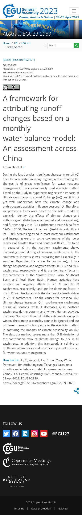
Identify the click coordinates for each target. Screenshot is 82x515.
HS (16, 43)
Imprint (19, 508)
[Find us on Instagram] (34, 434)
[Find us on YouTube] (43, 434)
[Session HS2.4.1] (23, 59)
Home (6, 43)
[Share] (76, 392)
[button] (45, 45)
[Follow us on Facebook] (15, 434)
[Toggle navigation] (74, 11)
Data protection (41, 508)
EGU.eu (63, 508)
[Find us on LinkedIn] (25, 434)
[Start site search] (76, 45)
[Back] (7, 59)
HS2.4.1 (26, 43)
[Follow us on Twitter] (6, 434)
